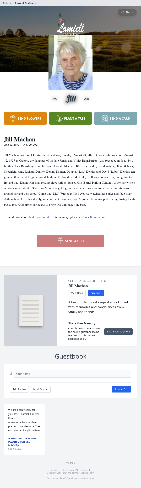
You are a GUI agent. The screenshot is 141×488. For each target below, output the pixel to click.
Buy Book (96, 293)
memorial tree (45, 217)
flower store (97, 217)
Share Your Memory (118, 331)
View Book (77, 293)
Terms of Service (80, 472)
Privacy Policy (60, 472)
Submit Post (121, 389)
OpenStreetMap (74, 478)
